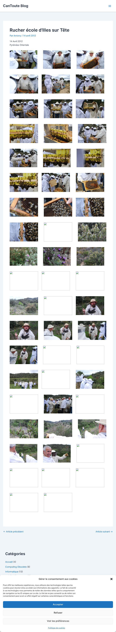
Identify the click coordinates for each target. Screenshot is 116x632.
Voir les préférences (58, 621)
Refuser (58, 612)
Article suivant (104, 532)
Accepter (58, 604)
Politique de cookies (56, 628)
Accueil (9, 562)
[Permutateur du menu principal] (110, 6)
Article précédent (13, 532)
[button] (111, 579)
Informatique (11, 571)
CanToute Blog (15, 6)
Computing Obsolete (16, 566)
